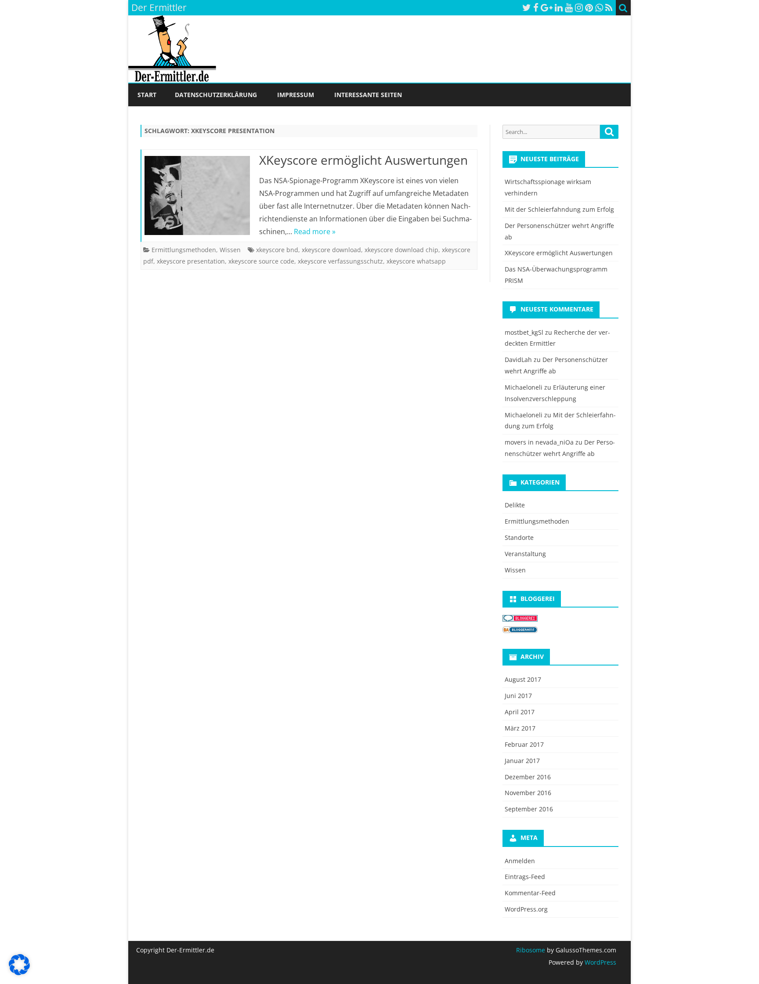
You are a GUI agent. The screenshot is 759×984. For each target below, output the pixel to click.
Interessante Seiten (368, 94)
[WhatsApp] (599, 7)
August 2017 (523, 679)
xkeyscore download (331, 250)
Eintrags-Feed (525, 876)
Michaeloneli (523, 387)
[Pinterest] (589, 7)
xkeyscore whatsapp (416, 261)
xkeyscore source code (261, 261)
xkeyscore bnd (277, 250)
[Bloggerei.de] (520, 619)
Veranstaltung (525, 554)
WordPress (599, 962)
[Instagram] (579, 7)
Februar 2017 (524, 744)
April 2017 (520, 712)
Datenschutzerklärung (216, 94)
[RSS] (609, 7)
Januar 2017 (522, 760)
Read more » (315, 231)
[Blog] (520, 630)
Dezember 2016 (528, 777)
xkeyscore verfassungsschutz (340, 261)
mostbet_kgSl (524, 332)
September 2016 (529, 809)
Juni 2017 (518, 695)
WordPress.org (526, 909)
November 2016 (528, 793)
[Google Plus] (547, 7)
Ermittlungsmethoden (184, 250)
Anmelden (520, 861)
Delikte (515, 505)
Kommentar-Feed (530, 893)
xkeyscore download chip (401, 250)
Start (146, 94)
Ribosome (530, 950)
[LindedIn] (559, 7)
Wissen (230, 250)
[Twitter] (526, 7)
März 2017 (520, 728)
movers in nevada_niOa (539, 442)
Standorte (519, 537)
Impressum (295, 94)
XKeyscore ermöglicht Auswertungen (363, 160)
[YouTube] (569, 7)
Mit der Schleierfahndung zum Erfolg (559, 209)
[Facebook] (536, 7)
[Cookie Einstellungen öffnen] (19, 972)
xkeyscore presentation (191, 261)
